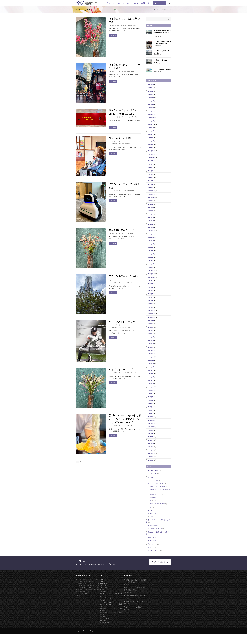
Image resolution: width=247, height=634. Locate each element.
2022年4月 (151, 257)
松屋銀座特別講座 (153, 525)
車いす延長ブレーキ (154, 550)
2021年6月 (151, 290)
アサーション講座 (153, 480)
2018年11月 (151, 390)
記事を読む (113, 35)
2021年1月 (151, 307)
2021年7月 (151, 287)
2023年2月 (151, 224)
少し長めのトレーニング (122, 322)
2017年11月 (151, 423)
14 (92, 461)
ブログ (134, 25)
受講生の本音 (152, 514)
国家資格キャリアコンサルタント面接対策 (160, 489)
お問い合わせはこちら (160, 562)
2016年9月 (151, 460)
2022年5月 (151, 254)
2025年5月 (151, 134)
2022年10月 (151, 237)
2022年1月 (151, 267)
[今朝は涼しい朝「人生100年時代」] (149, 61)
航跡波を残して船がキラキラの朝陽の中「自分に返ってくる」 (162, 32)
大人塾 (151, 516)
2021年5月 (151, 294)
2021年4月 (151, 297)
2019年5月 (151, 373)
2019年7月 (151, 367)
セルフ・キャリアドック (107, 598)
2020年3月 (151, 340)
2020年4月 (151, 337)
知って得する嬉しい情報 (155, 528)
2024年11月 (151, 154)
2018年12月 (151, 387)
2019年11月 (151, 353)
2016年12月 (151, 453)
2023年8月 (151, 204)
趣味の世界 (151, 547)
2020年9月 (151, 320)
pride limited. (85, 631)
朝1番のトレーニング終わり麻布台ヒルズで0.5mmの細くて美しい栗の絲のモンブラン (125, 419)
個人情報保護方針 (105, 622)
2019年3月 (151, 380)
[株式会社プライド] (86, 3)
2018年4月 (151, 407)
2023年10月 (151, 197)
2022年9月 (151, 240)
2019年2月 (151, 383)
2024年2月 (151, 184)
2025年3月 (151, 141)
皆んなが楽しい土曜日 (120, 138)
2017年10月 (151, 427)
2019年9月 (151, 360)
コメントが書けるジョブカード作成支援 (111, 604)
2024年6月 (151, 171)
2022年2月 (151, 264)
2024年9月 (151, 161)
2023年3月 (151, 220)
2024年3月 (151, 181)
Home (101, 579)
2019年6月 (151, 370)
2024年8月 (151, 164)
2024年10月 (151, 157)
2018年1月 (151, 417)
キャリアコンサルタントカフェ (157, 486)
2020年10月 (151, 317)
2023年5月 (151, 214)
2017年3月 (151, 443)
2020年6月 (151, 330)
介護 (135, 117)
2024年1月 (151, 187)
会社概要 (102, 616)
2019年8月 (151, 363)
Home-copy (103, 583)
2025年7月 (151, 127)
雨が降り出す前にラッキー (123, 230)
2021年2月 (151, 304)
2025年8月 (151, 124)
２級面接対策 (153, 497)
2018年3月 (151, 410)
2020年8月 (151, 324)
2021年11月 (151, 274)
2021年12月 (151, 270)
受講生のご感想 (104, 618)
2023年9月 (151, 201)
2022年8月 (151, 244)
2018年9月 (151, 393)
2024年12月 (151, 151)
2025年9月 (151, 121)
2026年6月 (151, 91)
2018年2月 (151, 413)
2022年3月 (151, 260)
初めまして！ (152, 510)
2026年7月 (151, 88)
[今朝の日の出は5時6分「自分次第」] (149, 52)
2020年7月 (151, 327)
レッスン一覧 (103, 587)
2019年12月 (151, 350)
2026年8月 (151, 84)
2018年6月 (151, 403)
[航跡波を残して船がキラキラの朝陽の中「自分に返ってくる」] (149, 32)
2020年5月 (151, 333)
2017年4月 (151, 440)
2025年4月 (151, 137)
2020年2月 (151, 343)
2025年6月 (151, 131)
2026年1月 (151, 107)
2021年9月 (151, 280)
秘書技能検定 (152, 540)
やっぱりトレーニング (121, 369)
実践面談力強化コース (155, 494)
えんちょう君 (152, 473)
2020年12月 (151, 310)
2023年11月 (151, 194)
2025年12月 (151, 111)
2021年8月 (151, 284)
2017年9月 (151, 430)
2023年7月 (151, 207)
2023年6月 (151, 210)
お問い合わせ (103, 620)
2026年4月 (151, 97)
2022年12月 (151, 230)
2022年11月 (151, 234)
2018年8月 (151, 397)
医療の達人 (103, 600)
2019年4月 (151, 377)
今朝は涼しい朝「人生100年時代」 (135, 601)
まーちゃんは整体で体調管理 (162, 69)
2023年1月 (151, 227)
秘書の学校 (151, 537)
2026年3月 (151, 101)
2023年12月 (151, 191)
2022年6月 (151, 250)
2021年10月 (151, 277)
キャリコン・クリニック (107, 602)
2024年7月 (151, 167)
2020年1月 (151, 347)
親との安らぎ (128, 143)
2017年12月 (151, 420)
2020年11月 (151, 313)
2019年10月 (151, 357)
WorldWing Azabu (127, 25)
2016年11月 (151, 456)
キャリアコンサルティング (155, 483)
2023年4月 (151, 217)
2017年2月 (151, 447)
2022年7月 (151, 247)
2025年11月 (151, 114)
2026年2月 (151, 104)
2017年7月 (151, 437)
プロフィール (103, 585)
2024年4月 (151, 177)
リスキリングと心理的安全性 (156, 504)
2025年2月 (151, 144)
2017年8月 (151, 433)
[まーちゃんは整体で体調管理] (149, 70)
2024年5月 (151, 174)
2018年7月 (151, 400)
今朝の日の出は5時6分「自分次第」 (136, 595)
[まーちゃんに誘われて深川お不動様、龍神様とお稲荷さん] (149, 45)
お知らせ (150, 477)
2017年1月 (151, 450)
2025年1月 (151, 147)
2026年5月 (151, 94)
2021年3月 (151, 300)
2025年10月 (151, 117)
